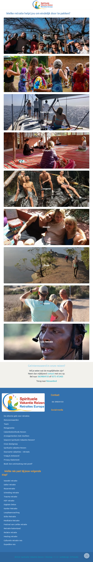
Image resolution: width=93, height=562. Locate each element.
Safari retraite (9, 485)
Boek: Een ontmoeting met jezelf (17, 464)
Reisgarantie (8, 428)
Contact (54, 395)
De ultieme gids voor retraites (16, 416)
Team (6, 424)
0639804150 (43, 376)
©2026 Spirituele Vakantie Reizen (29, 557)
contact (50, 374)
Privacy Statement (11, 460)
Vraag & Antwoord (11, 456)
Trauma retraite (10, 497)
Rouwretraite (9, 489)
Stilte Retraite (9, 516)
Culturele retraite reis (12, 540)
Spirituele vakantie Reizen (14, 448)
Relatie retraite (10, 532)
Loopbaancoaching (11, 512)
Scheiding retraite (11, 493)
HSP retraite (8, 501)
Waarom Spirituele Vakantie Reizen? (19, 440)
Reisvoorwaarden (11, 420)
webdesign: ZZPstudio (69, 557)
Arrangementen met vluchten (16, 436)
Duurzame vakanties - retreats (16, 452)
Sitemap (48, 557)
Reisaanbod (51, 381)
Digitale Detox (9, 504)
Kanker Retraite (10, 508)
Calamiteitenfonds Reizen (14, 432)
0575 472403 (57, 376)
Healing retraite (10, 536)
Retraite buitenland (11, 528)
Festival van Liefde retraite (15, 524)
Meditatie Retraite (11, 520)
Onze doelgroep (10, 444)
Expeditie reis (9, 544)
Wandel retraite (10, 481)
